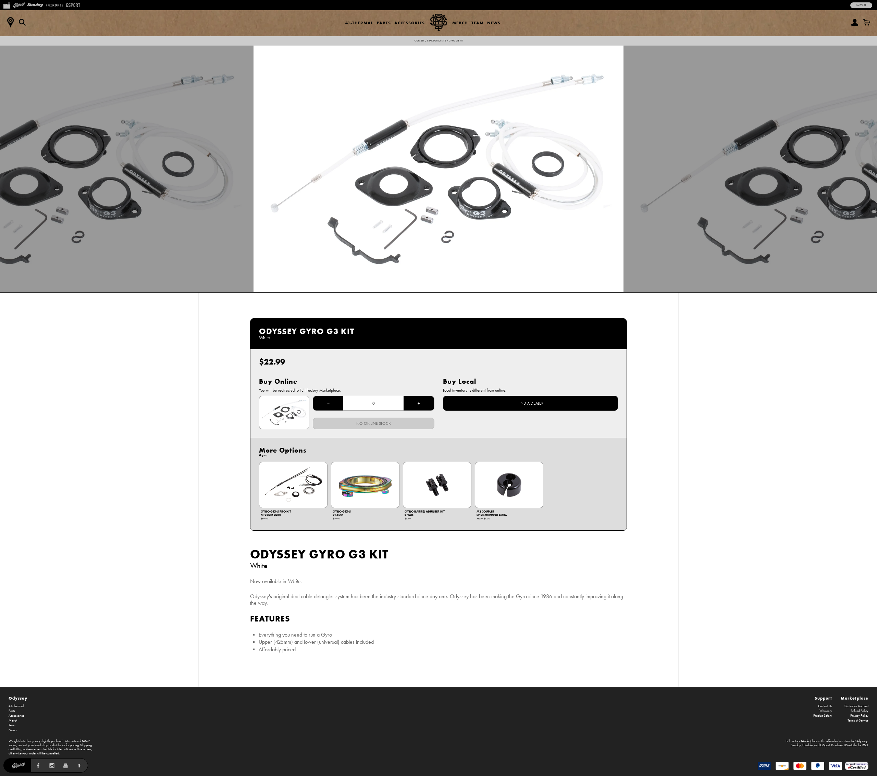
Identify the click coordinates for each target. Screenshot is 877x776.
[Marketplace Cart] (867, 22)
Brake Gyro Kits (436, 40)
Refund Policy (859, 711)
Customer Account (856, 706)
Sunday (796, 745)
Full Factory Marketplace (802, 741)
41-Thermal (359, 22)
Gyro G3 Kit (456, 40)
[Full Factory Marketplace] (6, 4)
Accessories (409, 22)
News (494, 22)
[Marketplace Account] (855, 22)
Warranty (825, 711)
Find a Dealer (530, 403)
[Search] (22, 22)
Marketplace (854, 698)
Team (477, 22)
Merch (460, 22)
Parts (384, 22)
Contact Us (825, 706)
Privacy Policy (859, 716)
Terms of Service (858, 720)
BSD (865, 745)
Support (861, 5)
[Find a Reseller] (10, 22)
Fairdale (807, 745)
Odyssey (419, 40)
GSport (825, 745)
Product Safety (822, 716)
